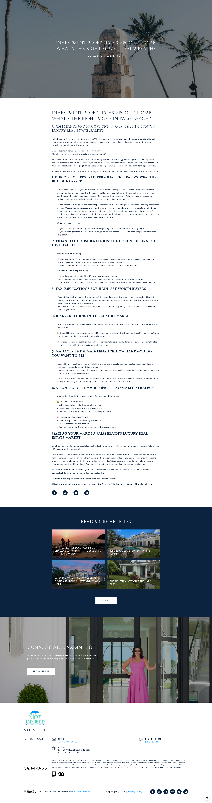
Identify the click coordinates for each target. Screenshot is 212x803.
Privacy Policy (134, 791)
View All (106, 600)
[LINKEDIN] (165, 791)
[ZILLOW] (185, 791)
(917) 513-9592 (152, 742)
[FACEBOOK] (152, 791)
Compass (120, 760)
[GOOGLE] (179, 791)
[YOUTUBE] (172, 791)
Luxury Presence (81, 791)
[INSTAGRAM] (159, 791)
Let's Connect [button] (41, 671)
